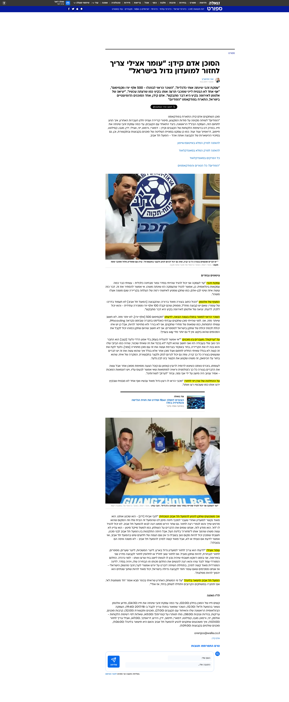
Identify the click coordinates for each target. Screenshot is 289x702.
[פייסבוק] (69, 9)
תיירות (127, 3)
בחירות (182, 3)
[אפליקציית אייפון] (77, 9)
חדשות (203, 3)
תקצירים (128, 9)
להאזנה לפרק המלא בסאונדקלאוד (199, 150)
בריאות (137, 3)
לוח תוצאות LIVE (196, 9)
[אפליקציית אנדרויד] (81, 9)
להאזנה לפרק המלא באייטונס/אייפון (198, 143)
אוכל (146, 3)
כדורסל (154, 9)
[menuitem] (201, 3)
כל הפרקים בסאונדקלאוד (205, 158)
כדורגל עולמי (165, 9)
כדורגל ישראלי (179, 9)
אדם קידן (216, 638)
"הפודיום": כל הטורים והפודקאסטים (199, 165)
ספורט (193, 3)
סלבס (163, 3)
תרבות (172, 3)
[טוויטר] (73, 9)
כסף (155, 3)
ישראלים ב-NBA (141, 9)
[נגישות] (4, 3)
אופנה (105, 3)
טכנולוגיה (115, 3)
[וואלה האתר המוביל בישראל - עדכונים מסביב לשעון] (214, 3)
